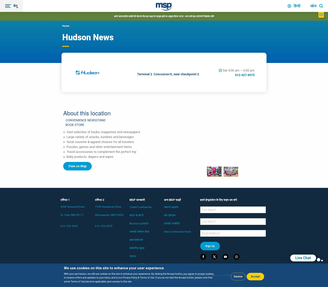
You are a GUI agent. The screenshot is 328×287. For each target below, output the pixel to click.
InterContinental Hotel (177, 231)
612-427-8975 (245, 75)
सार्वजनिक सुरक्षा (136, 248)
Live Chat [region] (303, 258)
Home (65, 25)
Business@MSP (139, 223)
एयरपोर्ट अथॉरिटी (172, 223)
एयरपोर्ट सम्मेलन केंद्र (139, 231)
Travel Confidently (140, 207)
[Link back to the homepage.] (164, 7)
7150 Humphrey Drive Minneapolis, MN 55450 (109, 211)
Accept (255, 276)
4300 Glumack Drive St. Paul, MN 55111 (72, 211)
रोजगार (132, 256)
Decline (238, 276)
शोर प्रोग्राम (169, 215)
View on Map (77, 166)
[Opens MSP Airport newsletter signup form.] (321, 15)
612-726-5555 (69, 226)
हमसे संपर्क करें (136, 239)
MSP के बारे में (136, 215)
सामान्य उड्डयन (171, 207)
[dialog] (164, 275)
